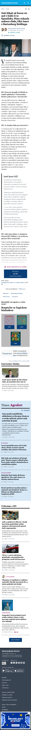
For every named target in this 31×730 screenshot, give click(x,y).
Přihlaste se (22, 289)
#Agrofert (6, 293)
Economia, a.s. (12, 653)
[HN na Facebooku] (14, 663)
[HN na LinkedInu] (19, 663)
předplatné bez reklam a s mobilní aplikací (12, 282)
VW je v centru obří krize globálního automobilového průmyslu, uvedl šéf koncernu (13, 557)
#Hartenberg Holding (16, 293)
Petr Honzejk (10, 576)
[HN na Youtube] (24, 663)
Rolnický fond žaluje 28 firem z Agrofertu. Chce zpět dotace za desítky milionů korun (13, 477)
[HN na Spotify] (21, 663)
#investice (15, 296)
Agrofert (16, 405)
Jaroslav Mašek (21, 28)
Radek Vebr (24, 54)
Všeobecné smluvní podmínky (9, 700)
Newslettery (5, 709)
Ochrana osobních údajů (8, 692)
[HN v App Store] (19, 670)
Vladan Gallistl (12, 28)
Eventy (3, 707)
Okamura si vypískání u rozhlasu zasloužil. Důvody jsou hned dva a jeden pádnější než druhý (15, 582)
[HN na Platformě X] (11, 663)
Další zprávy (15, 639)
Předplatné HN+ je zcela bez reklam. (21, 361)
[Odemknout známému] (29, 9)
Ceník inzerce (5, 687)
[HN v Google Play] (7, 670)
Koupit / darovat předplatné (9, 704)
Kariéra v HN (5, 685)
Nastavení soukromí (7, 697)
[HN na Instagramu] (16, 663)
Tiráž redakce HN (6, 680)
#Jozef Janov (6, 296)
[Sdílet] (26, 9)
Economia (4, 682)
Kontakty (4, 677)
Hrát (9, 327)
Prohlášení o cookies (7, 695)
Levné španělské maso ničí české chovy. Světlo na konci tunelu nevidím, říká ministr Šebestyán (14, 447)
